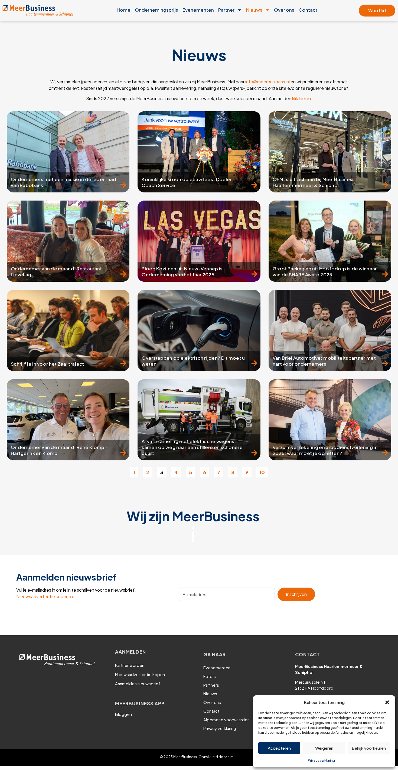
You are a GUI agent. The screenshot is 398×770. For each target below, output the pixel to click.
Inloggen (123, 714)
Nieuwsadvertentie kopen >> (45, 596)
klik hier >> (302, 98)
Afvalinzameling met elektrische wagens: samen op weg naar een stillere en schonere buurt (192, 447)
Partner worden (129, 665)
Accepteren (279, 748)
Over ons (284, 10)
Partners (211, 684)
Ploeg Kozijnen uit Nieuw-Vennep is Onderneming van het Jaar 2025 (182, 271)
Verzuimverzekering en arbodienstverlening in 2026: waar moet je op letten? (325, 450)
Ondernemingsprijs (156, 10)
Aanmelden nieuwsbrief (137, 683)
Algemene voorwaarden (226, 719)
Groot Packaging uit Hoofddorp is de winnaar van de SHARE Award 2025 (325, 271)
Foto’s (209, 676)
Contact (308, 10)
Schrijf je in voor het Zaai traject (47, 364)
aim (230, 757)
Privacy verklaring (321, 760)
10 (263, 471)
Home (124, 10)
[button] (387, 702)
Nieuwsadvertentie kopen (140, 674)
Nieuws (254, 10)
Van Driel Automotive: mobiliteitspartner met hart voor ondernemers (324, 361)
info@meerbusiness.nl (267, 81)
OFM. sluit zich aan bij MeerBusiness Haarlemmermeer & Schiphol (314, 182)
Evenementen (198, 10)
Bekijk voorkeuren (369, 748)
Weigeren (324, 748)
